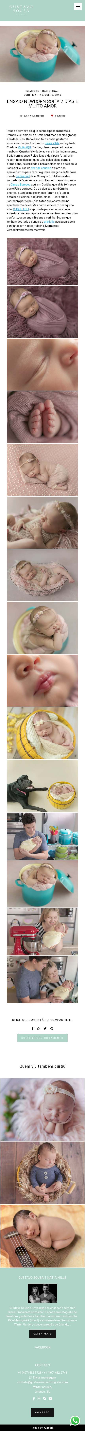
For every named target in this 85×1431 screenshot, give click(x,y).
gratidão (49, 221)
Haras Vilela (52, 143)
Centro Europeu (20, 184)
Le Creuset (23, 176)
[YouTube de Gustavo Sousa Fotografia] (50, 1398)
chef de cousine (41, 168)
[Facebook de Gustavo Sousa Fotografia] (34, 1398)
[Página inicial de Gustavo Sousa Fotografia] (21, 10)
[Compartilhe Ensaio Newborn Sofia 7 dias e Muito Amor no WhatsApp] (38, 1028)
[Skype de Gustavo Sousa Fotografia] (44, 1398)
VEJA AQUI (24, 147)
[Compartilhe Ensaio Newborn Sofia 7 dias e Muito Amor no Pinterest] (51, 1028)
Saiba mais (42, 1333)
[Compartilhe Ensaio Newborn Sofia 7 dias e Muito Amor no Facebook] (32, 1028)
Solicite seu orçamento (42, 1038)
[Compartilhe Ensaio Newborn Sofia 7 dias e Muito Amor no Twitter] (45, 1028)
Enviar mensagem (44, 1377)
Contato (42, 1412)
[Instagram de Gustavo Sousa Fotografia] (39, 1398)
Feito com (43, 1427)
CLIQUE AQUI (21, 209)
